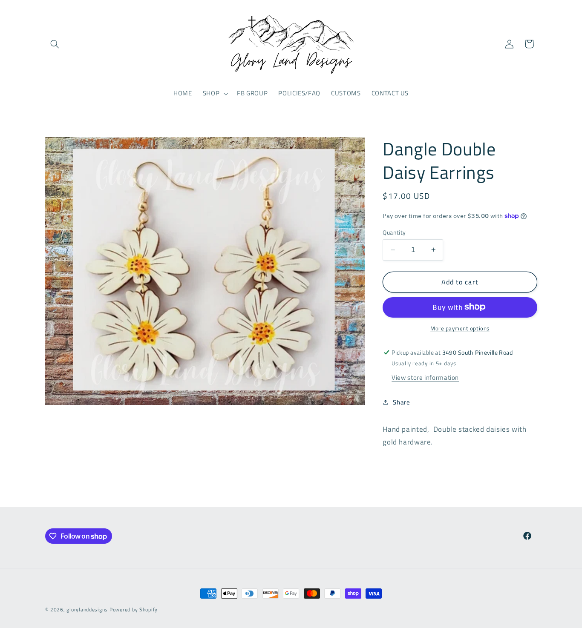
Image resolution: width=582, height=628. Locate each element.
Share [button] (401, 402)
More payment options (460, 328)
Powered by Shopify (133, 609)
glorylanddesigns (87, 609)
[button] (55, 44)
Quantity (394, 232)
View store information (425, 377)
